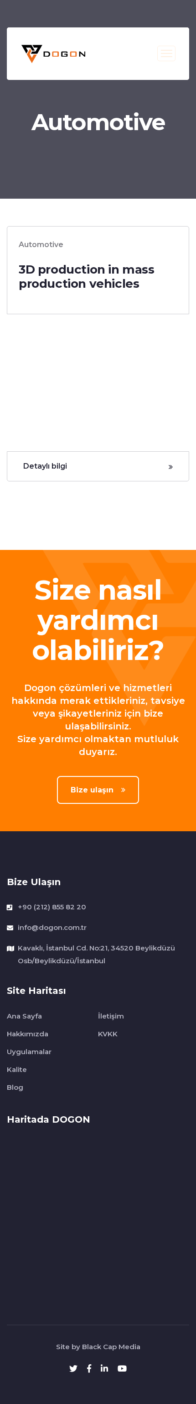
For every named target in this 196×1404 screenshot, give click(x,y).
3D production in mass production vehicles (87, 276)
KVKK (108, 1033)
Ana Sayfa (24, 1016)
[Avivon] (53, 53)
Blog (15, 1087)
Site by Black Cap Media (98, 1346)
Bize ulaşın (93, 790)
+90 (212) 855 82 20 (52, 907)
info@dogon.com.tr (52, 927)
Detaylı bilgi (45, 466)
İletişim (111, 1016)
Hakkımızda (27, 1033)
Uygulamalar (29, 1051)
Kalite (17, 1069)
